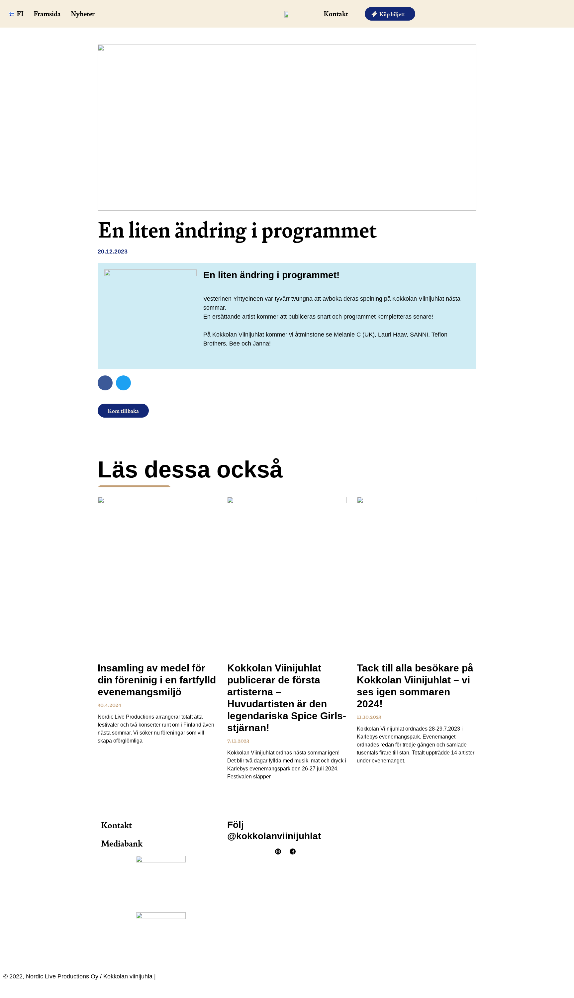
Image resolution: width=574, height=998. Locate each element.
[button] (105, 382)
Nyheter (83, 13)
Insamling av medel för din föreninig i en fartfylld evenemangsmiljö (157, 679)
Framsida (47, 13)
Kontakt (336, 13)
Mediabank (122, 843)
